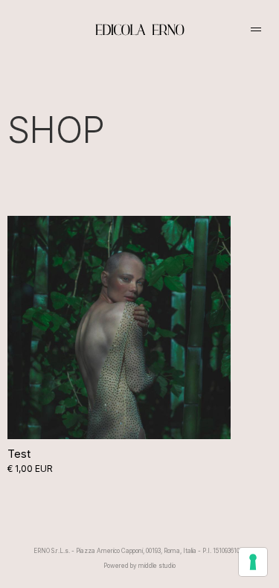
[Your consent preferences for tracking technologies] (253, 562)
